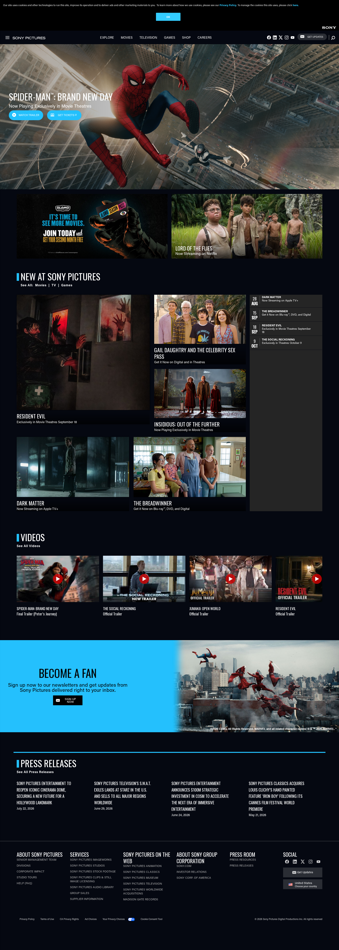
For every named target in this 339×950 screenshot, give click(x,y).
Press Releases (241, 865)
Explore (107, 37)
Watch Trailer (29, 115)
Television (148, 37)
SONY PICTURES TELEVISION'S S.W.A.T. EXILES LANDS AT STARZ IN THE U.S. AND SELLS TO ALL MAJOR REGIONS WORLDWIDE (122, 793)
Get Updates (315, 36)
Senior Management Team (36, 859)
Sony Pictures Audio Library (92, 887)
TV (54, 285)
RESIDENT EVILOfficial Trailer (286, 611)
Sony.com (184, 866)
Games (169, 37)
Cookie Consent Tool (151, 919)
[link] (329, 27)
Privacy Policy (27, 919)
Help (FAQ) (24, 883)
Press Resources (243, 859)
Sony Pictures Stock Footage (93, 871)
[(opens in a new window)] (92, 226)
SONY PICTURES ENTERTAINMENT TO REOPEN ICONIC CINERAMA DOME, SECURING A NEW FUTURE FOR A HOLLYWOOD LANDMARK (44, 793)
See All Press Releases (35, 772)
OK (168, 16)
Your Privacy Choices (114, 919)
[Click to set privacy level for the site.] (133, 919)
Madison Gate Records (140, 899)
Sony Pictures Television (142, 883)
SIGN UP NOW (70, 700)
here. (296, 5)
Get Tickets (66, 115)
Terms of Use (47, 919)
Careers (205, 37)
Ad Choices (91, 919)
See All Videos (28, 546)
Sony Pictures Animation (142, 866)
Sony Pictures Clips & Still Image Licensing (91, 879)
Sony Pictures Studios (87, 865)
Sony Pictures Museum (140, 878)
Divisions (24, 865)
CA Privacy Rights (69, 919)
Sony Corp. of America (194, 878)
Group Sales (79, 893)
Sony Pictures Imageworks (91, 859)
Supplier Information (86, 899)
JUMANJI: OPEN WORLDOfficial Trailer (205, 611)
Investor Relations (192, 872)
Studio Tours (27, 877)
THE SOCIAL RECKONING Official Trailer (119, 611)
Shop (186, 37)
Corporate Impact (30, 871)
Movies (127, 37)
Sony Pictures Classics (141, 872)
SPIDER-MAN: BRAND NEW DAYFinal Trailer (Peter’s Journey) (38, 611)
